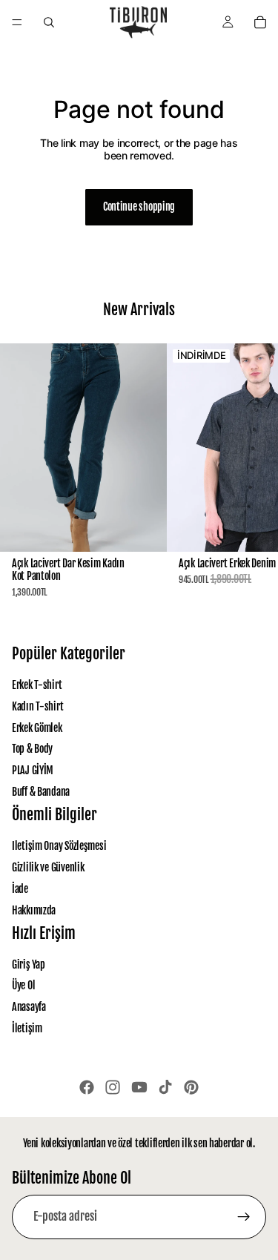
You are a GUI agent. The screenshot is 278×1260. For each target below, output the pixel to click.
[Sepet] (260, 22)
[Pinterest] (191, 1087)
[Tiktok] (165, 1087)
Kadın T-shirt (37, 706)
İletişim (27, 1028)
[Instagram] (113, 1087)
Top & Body (32, 749)
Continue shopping (139, 206)
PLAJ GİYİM (32, 771)
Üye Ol (23, 986)
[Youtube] (139, 1087)
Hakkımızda (34, 910)
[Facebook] (87, 1087)
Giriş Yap (28, 964)
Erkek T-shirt (37, 685)
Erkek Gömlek (37, 728)
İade (20, 889)
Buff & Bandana (41, 791)
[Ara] (49, 22)
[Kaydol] (243, 1217)
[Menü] (17, 22)
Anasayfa (29, 1007)
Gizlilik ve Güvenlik (48, 867)
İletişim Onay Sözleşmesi (59, 846)
